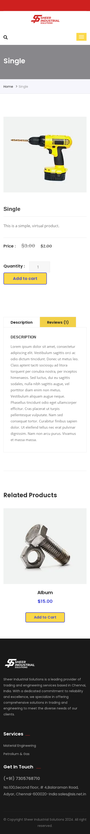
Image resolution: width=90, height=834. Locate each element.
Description (22, 322)
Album (45, 592)
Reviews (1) (58, 322)
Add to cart (25, 278)
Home (8, 86)
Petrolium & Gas (16, 754)
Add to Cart (45, 617)
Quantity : (14, 266)
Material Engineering (19, 745)
